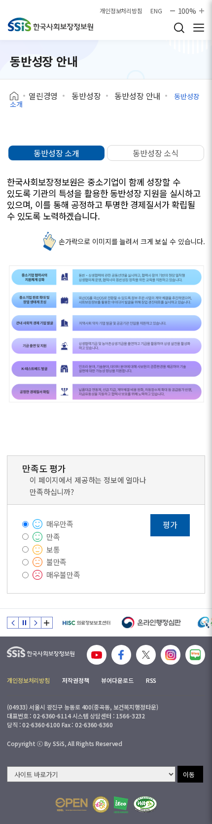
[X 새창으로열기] (146, 655)
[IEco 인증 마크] (121, 804)
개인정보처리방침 (121, 11)
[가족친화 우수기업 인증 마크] (101, 804)
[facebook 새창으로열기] (121, 655)
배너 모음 (47, 623)
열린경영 (43, 96)
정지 (24, 623)
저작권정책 (75, 680)
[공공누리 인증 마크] (71, 804)
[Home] (17, 96)
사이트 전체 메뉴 (198, 27)
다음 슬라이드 (35, 623)
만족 (53, 536)
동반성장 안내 (137, 96)
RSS (151, 680)
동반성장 (86, 96)
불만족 (56, 562)
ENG (156, 11)
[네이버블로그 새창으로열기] (195, 655)
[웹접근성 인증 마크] (145, 804)
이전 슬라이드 (13, 623)
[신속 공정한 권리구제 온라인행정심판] (151, 623)
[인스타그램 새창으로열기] (170, 655)
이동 (189, 774)
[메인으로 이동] (50, 24)
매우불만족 (63, 574)
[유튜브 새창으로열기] (96, 655)
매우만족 (59, 524)
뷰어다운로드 (117, 680)
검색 (179, 27)
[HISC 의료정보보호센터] (86, 623)
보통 (53, 549)
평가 (170, 524)
